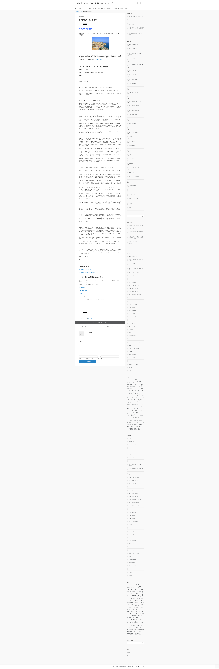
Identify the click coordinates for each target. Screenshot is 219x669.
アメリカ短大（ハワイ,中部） (134, 88)
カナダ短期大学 (132, 141)
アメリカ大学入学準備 (134, 607)
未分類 (130, 203)
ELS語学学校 (100, 8)
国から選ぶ (95, 8)
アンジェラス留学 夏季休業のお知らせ (136, 16)
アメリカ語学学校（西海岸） (134, 110)
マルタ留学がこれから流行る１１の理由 (87, 269)
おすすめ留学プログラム (133, 44)
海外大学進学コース (107, 8)
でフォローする (88, 326)
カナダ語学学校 (132, 145)
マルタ (86, 318)
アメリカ (136, 379)
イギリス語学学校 (132, 307)
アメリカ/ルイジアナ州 (139, 399)
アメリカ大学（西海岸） (133, 79)
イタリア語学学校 (132, 123)
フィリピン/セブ (135, 422)
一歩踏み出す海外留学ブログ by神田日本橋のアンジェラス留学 (95, 3)
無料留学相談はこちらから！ (85, 301)
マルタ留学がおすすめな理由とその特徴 (87, 272)
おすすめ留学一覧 (116, 8)
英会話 (130, 207)
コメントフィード (132, 444)
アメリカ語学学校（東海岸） (134, 105)
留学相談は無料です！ (100, 59)
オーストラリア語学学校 (133, 132)
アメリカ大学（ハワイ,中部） (134, 70)
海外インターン (136, 424)
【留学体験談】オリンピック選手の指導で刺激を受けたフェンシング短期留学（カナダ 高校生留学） (136, 28)
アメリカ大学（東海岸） (133, 74)
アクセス (128, 655)
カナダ (131, 615)
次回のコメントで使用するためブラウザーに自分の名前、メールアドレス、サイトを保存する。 (98, 358)
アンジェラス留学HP (79, 8)
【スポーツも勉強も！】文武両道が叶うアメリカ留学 (136, 24)
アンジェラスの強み (87, 8)
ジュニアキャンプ (137, 623)
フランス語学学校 (132, 185)
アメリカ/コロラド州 (138, 386)
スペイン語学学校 (132, 158)
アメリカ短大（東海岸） (133, 92)
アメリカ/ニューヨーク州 (135, 390)
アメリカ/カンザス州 (131, 386)
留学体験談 (90, 318)
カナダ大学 (131, 136)
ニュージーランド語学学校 (134, 176)
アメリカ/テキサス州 (137, 388)
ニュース (130, 181)
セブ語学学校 (131, 163)
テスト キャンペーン (133, 19)
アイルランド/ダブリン (130, 584)
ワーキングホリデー (132, 194)
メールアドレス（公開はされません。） (106, 354)
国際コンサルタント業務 (133, 198)
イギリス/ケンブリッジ (134, 404)
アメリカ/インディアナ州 (132, 382)
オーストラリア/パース (133, 408)
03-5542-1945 (82, 287)
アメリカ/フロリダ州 (135, 394)
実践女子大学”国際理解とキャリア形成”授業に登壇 (136, 34)
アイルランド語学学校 (133, 48)
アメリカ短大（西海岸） (133, 96)
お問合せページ (116, 282)
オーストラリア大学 (132, 127)
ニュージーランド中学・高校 (134, 167)
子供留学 (132, 424)
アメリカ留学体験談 (132, 83)
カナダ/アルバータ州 (137, 410)
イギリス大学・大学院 (133, 114)
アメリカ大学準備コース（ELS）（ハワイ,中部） (136, 54)
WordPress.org (132, 447)
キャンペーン (131, 150)
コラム (81, 318)
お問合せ (126, 8)
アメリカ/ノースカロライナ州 (132, 392)
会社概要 (122, 8)
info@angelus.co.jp (83, 290)
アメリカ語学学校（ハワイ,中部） (135, 101)
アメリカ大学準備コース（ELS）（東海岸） (136, 59)
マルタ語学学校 (132, 189)
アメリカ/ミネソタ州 (132, 399)
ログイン (130, 438)
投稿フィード (131, 441)
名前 (79, 354)
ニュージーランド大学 (133, 172)
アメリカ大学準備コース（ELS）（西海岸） (136, 65)
